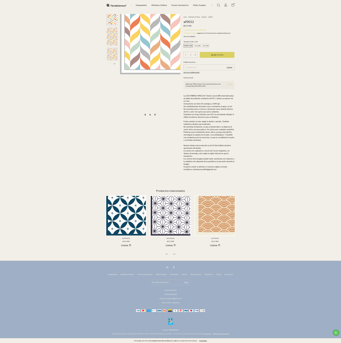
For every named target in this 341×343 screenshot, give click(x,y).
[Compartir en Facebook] (145, 115)
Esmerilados (174, 274)
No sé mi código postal (191, 72)
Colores (219, 274)
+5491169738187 (170, 294)
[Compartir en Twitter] (150, 115)
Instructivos (229, 274)
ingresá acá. (207, 333)
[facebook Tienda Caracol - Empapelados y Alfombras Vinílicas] (174, 267)
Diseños (204, 17)
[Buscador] (218, 5)
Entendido (203, 341)
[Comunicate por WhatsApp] (336, 333)
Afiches (184, 274)
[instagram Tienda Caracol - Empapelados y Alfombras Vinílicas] (167, 267)
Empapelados (141, 5)
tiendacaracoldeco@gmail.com (170, 298)
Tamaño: (191, 42)
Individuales (208, 274)
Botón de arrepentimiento (221, 333)
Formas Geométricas (180, 5)
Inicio (185, 17)
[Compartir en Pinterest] (155, 115)
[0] (231, 5)
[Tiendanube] (170, 330)
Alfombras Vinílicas (159, 5)
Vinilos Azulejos (199, 5)
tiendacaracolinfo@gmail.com (205, 169)
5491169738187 (171, 290)
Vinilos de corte (195, 274)
